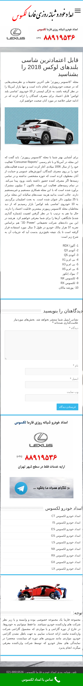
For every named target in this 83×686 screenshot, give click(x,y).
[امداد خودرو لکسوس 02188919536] (41, 12)
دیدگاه (73, 328)
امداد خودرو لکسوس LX (66, 568)
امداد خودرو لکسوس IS (66, 522)
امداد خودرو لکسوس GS (65, 535)
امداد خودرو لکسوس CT (66, 516)
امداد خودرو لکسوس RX (65, 555)
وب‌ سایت (72, 392)
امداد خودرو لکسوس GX (65, 562)
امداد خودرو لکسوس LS (66, 542)
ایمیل (74, 378)
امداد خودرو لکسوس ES (65, 529)
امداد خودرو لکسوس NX (65, 548)
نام (75, 365)
